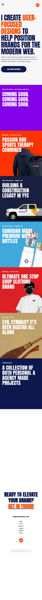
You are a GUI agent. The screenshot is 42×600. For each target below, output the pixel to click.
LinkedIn (21, 528)
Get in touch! (21, 506)
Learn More (13, 69)
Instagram (21, 526)
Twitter (21, 533)
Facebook (21, 530)
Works (21, 521)
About (21, 523)
